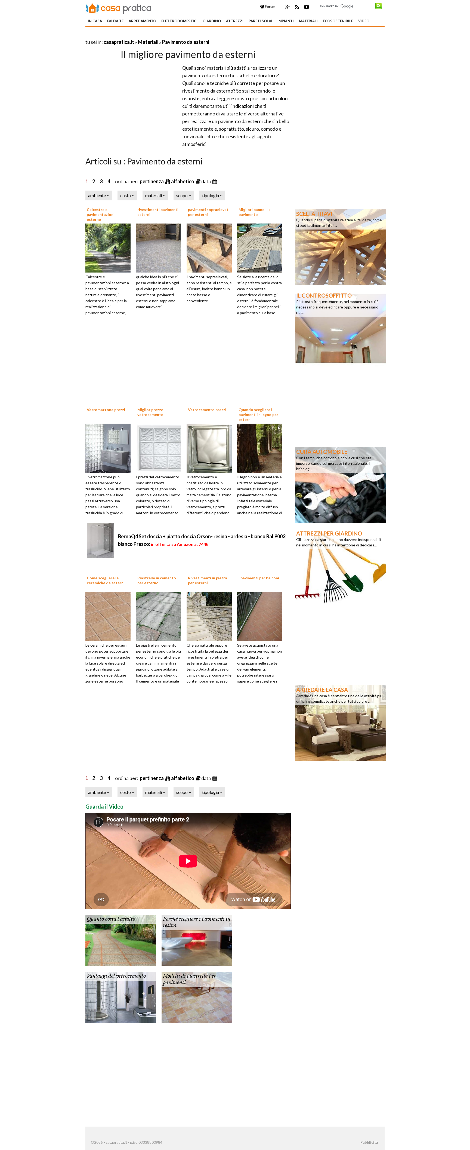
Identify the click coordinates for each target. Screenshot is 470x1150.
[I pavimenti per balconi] (261, 616)
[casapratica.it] (118, 8)
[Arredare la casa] (340, 722)
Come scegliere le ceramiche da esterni (106, 580)
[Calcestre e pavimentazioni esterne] (109, 247)
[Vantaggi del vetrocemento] (120, 997)
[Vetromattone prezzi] (109, 447)
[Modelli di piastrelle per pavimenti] (197, 997)
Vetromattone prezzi (106, 409)
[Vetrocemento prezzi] (211, 447)
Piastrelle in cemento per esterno (156, 580)
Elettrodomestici (179, 21)
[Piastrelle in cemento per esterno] (160, 616)
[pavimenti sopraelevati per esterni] (211, 247)
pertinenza (152, 181)
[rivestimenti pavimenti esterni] (160, 247)
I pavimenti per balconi (259, 578)
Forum (269, 6)
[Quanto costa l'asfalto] (120, 940)
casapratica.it (119, 42)
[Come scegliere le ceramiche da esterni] (109, 616)
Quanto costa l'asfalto (111, 919)
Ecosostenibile (338, 21)
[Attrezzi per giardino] (340, 566)
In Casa (95, 21)
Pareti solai (260, 21)
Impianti (285, 21)
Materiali (308, 21)
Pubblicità (369, 1142)
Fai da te (115, 21)
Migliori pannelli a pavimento (255, 212)
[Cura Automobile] (340, 484)
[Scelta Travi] (340, 246)
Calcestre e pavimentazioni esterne (101, 214)
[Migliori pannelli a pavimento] (261, 247)
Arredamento (142, 21)
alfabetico (183, 181)
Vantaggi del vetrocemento (116, 976)
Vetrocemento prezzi (207, 409)
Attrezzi (234, 21)
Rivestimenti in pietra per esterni (207, 580)
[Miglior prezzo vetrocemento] (160, 447)
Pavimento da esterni (185, 42)
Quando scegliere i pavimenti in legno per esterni (258, 414)
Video (363, 21)
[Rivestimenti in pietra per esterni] (211, 616)
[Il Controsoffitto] (340, 328)
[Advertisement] (149, 35)
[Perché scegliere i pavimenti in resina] (197, 940)
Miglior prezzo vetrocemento (150, 412)
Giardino (212, 21)
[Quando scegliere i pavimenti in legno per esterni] (261, 447)
